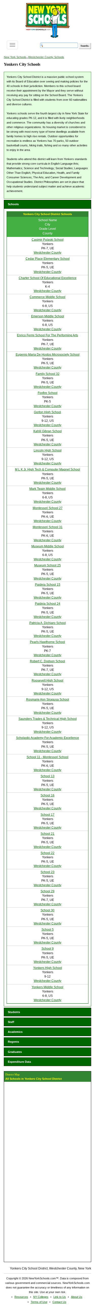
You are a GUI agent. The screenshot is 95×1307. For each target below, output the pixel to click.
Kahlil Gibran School (47, 431)
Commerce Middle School (47, 297)
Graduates (15, 1051)
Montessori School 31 (48, 527)
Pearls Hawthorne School (47, 642)
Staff (11, 1021)
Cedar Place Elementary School (48, 258)
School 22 (47, 853)
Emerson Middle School (47, 316)
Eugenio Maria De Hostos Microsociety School (48, 354)
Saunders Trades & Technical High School (47, 719)
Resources (21, 1296)
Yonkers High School (47, 968)
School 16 (47, 795)
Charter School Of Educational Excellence (48, 278)
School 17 (47, 814)
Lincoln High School (48, 450)
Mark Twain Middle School (47, 489)
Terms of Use (39, 1301)
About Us (76, 1296)
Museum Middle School (47, 546)
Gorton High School (47, 412)
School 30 (47, 910)
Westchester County (47, 252)
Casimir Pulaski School (48, 239)
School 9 (48, 948)
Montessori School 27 (48, 508)
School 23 (47, 872)
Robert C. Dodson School (47, 661)
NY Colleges (40, 1296)
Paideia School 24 (47, 603)
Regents (13, 1041)
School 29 (47, 891)
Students (14, 1012)
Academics (15, 1031)
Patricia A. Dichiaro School (47, 623)
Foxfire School (48, 393)
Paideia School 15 (47, 584)
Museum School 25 (47, 565)
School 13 (47, 776)
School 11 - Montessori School (47, 757)
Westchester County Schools (46, 57)
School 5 (48, 929)
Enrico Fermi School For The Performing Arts (47, 335)
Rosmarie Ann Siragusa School (47, 699)
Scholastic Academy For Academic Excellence (47, 738)
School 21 (47, 833)
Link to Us (59, 1296)
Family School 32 (48, 374)
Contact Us (59, 1301)
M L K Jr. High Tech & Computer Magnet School (47, 469)
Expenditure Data (19, 1061)
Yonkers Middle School (47, 987)
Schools (13, 204)
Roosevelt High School (47, 680)
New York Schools (15, 57)
